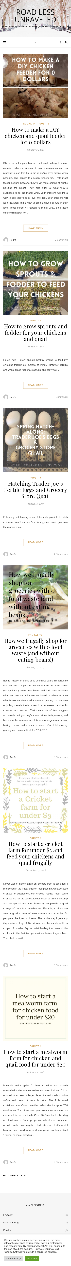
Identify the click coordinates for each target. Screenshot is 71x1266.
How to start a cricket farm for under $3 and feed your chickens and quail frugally (35, 853)
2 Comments (61, 396)
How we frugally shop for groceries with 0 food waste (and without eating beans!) (35, 650)
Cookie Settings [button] (13, 1258)
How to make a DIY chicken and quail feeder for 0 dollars (35, 135)
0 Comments (61, 757)
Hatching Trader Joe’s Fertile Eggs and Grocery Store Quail (35, 489)
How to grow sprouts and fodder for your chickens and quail (35, 332)
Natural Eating (10, 1222)
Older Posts (16, 1175)
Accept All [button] (32, 1258)
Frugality (29, 124)
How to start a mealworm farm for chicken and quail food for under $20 (35, 1058)
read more (36, 228)
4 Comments (61, 554)
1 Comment (61, 239)
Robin (13, 239)
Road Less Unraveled (35, 15)
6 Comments (61, 965)
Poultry (43, 124)
